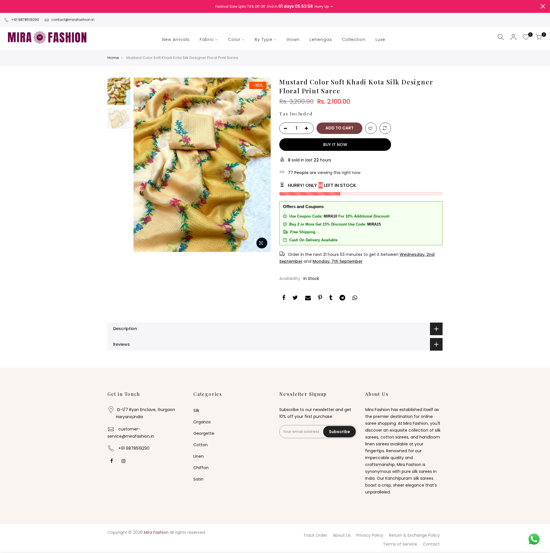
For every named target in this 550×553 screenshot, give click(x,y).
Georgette (203, 433)
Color (234, 39)
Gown (293, 39)
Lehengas (321, 39)
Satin (198, 479)
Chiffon (201, 468)
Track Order (315, 535)
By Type (263, 39)
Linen (198, 456)
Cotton (200, 445)
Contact (431, 544)
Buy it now (335, 144)
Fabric (207, 39)
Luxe (380, 39)
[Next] (261, 165)
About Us (342, 535)
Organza (202, 422)
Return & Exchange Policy (414, 535)
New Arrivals (176, 39)
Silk (196, 410)
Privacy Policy (369, 535)
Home (113, 57)
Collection (354, 39)
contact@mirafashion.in (73, 19)
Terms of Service (400, 544)
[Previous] (143, 165)
